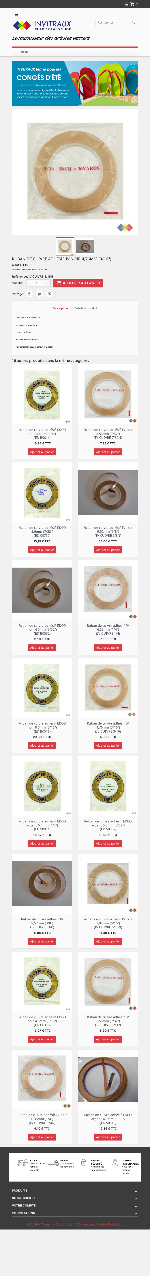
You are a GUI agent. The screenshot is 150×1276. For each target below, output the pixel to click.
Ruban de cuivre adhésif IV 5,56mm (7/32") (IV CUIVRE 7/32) (108, 1021)
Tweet (39, 294)
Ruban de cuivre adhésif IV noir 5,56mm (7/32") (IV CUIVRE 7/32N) (108, 433)
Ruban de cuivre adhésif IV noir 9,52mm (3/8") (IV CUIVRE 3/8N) (108, 531)
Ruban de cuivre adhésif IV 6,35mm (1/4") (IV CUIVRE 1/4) (108, 629)
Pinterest (49, 294)
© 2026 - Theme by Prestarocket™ (51, 1224)
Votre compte (24, 1205)
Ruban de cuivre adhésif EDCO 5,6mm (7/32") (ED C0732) (42, 531)
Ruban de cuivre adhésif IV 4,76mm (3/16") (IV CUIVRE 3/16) (108, 727)
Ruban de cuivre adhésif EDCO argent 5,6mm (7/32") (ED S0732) (108, 825)
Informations (23, 1213)
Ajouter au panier (78, 283)
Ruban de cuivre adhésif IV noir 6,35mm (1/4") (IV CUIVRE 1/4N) (42, 1119)
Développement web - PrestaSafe (99, 1224)
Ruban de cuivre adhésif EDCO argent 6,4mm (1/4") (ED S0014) (42, 825)
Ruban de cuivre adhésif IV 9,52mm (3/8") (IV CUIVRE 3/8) (42, 923)
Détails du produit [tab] (85, 308)
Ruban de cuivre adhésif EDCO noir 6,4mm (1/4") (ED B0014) (42, 433)
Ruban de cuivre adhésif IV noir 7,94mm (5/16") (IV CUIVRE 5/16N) (108, 923)
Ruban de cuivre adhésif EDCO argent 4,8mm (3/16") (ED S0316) (108, 1119)
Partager (29, 294)
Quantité (18, 283)
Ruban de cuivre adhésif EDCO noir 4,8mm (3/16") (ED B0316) (42, 1021)
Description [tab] (60, 308)
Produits (19, 1190)
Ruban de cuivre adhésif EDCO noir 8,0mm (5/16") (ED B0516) (42, 727)
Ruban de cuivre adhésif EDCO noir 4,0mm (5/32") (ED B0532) (42, 629)
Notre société (24, 1198)
